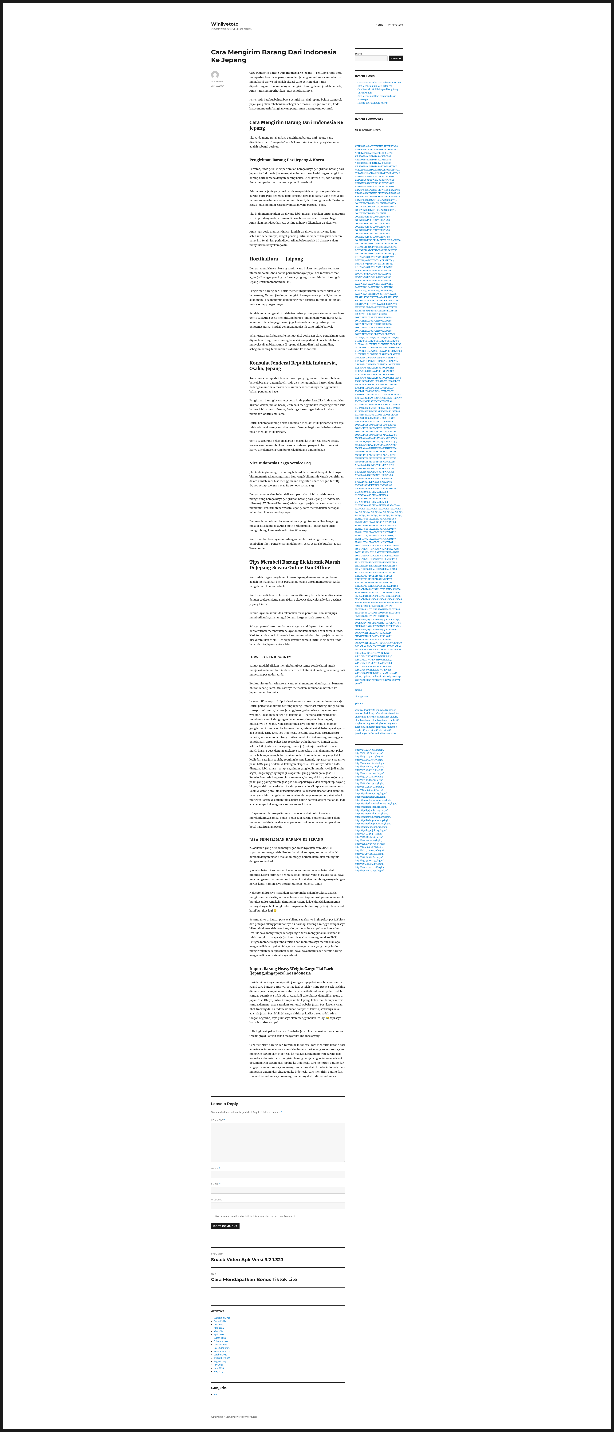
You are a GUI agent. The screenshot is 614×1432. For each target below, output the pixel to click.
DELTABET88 (379, 240)
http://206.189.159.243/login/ (370, 763)
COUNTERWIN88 (363, 216)
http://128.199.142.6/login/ (369, 837)
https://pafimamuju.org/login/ (371, 793)
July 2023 (218, 1364)
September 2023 (222, 1358)
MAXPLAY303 (390, 435)
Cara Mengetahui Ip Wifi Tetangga (375, 86)
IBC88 (398, 377)
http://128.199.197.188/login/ (370, 843)
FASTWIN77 (361, 284)
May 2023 (218, 1371)
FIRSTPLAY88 (375, 294)
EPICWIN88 (387, 267)
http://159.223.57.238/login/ (369, 867)
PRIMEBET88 (376, 559)
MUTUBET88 (376, 448)
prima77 (384, 673)
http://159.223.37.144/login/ (369, 773)
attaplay (394, 716)
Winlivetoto (224, 24)
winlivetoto (217, 81)
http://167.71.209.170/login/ (369, 850)
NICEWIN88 (374, 475)
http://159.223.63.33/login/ (369, 833)
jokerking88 (372, 730)
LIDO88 (370, 414)
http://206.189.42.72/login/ (369, 847)
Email (216, 1184)
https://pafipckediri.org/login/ (370, 797)
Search (358, 53)
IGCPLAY (388, 394)
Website (216, 1199)
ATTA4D (383, 166)
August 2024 (220, 1321)
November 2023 (222, 1351)
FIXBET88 (360, 307)
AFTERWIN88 (362, 146)
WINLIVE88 (373, 663)
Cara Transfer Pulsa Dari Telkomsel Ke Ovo (379, 82)
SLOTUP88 (376, 606)
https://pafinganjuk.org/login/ (371, 830)
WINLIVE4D (384, 653)
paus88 (358, 683)
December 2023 (221, 1348)
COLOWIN (371, 200)
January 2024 (220, 1344)
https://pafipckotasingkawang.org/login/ (376, 803)
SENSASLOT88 (375, 586)
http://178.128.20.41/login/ (368, 840)
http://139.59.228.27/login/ (369, 776)
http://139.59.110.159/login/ (369, 860)
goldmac (359, 703)
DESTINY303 (389, 253)
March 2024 (220, 1338)
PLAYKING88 (361, 518)
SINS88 (374, 599)
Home (379, 24)
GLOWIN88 (371, 344)
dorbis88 (372, 733)
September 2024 (222, 1317)
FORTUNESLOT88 (364, 317)
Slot (216, 1394)
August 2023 (220, 1361)
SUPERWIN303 (362, 619)
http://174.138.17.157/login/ (369, 760)
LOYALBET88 (386, 421)
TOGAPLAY (385, 643)
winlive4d (360, 710)
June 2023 (219, 1368)
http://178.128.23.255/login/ (369, 870)
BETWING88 (361, 176)
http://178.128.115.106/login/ (369, 766)
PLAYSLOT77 (389, 529)
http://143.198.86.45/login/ (369, 753)
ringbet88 (394, 720)
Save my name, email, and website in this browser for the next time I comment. (255, 1216)
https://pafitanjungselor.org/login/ (373, 817)
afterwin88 (381, 713)
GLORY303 (379, 334)
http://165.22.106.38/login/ (369, 780)
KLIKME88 (360, 404)
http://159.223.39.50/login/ (369, 770)
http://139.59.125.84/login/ (369, 857)
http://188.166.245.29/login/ (369, 783)
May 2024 (219, 1331)
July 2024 (218, 1324)
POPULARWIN (362, 545)
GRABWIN (384, 354)
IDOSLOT (392, 384)
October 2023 (220, 1354)
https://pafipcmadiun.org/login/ (371, 813)
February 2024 (221, 1341)
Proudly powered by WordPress (241, 1417)
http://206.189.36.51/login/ (369, 790)
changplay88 (361, 696)
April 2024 (219, 1334)
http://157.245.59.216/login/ (369, 750)
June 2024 (219, 1328)
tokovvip (377, 676)
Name (215, 1168)
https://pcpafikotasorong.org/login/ (373, 800)
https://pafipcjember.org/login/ (371, 810)
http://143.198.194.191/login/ (370, 864)
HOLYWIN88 (394, 364)
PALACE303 (394, 505)
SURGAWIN (392, 629)
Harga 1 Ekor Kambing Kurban (373, 102)
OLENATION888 (388, 488)
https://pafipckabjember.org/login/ (373, 823)
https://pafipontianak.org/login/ (372, 827)
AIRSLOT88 (375, 153)
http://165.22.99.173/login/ (369, 756)
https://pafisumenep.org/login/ (371, 807)
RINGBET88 (389, 572)
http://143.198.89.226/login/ (369, 786)
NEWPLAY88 (389, 461)
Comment (218, 1120)
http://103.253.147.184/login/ (370, 854)
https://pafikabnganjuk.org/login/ (372, 820)
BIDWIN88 (360, 190)
